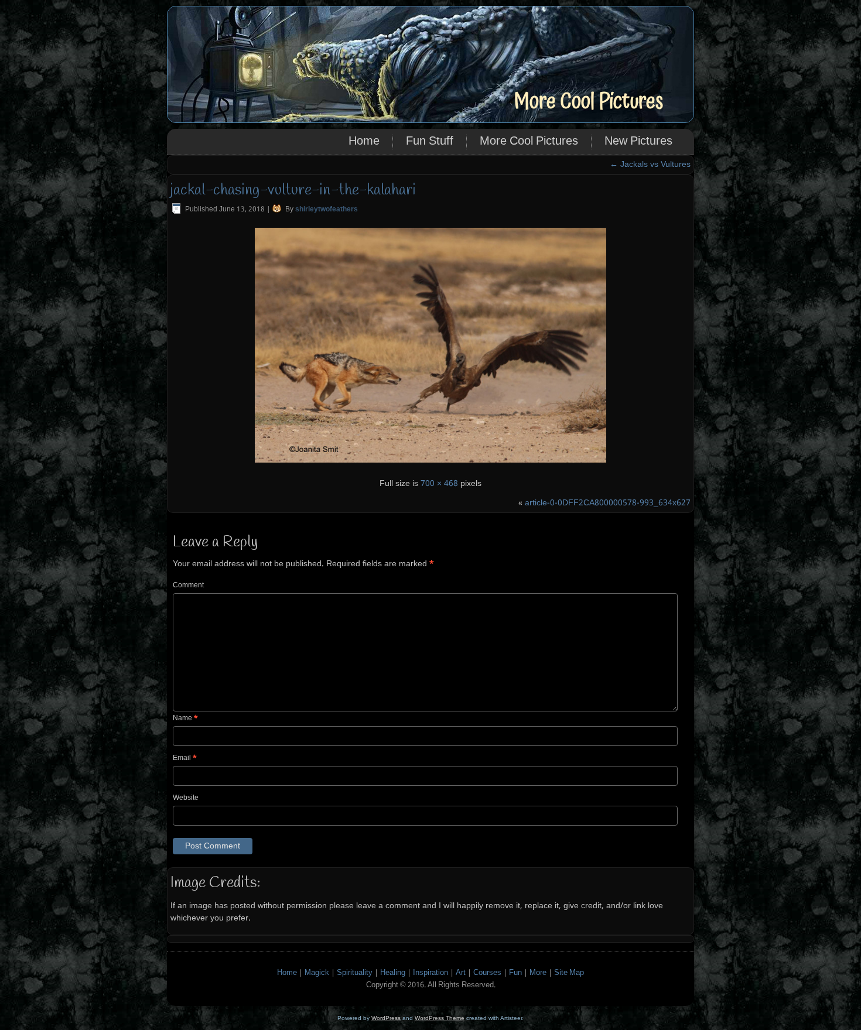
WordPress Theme (439, 1018)
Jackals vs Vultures (650, 165)
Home (364, 142)
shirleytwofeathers (326, 209)
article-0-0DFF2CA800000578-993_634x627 (608, 503)
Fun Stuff (429, 142)
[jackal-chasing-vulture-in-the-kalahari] (430, 464)
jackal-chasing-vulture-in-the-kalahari (293, 190)
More (537, 973)
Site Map (569, 973)
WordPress (386, 1018)
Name (185, 718)
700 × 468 (439, 484)
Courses (487, 973)
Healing (392, 973)
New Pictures (638, 142)
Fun (515, 973)
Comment (188, 585)
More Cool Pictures (588, 101)
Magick (317, 973)
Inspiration (430, 973)
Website (186, 798)
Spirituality (355, 973)
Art (461, 973)
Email (185, 758)
